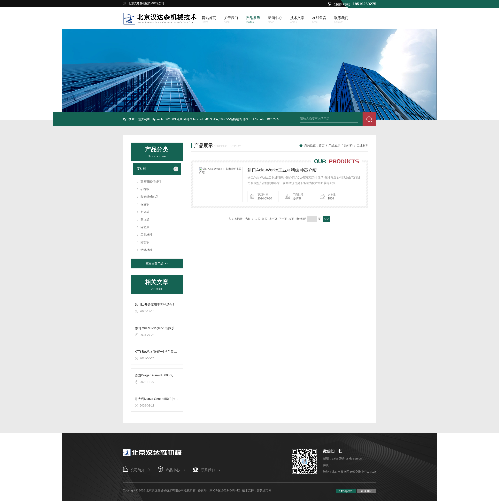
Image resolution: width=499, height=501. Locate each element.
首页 (322, 145)
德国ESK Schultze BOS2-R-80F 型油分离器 (271, 119)
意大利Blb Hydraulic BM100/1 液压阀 (162, 119)
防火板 (145, 219)
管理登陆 (366, 491)
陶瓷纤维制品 (149, 196)
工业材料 (146, 234)
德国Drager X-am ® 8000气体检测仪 (160, 375)
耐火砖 (145, 211)
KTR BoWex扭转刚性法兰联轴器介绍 (160, 351)
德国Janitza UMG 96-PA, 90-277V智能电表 (214, 119)
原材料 (141, 168)
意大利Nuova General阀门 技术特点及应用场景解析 (170, 398)
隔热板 (145, 242)
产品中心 (173, 470)
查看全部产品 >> (157, 263)
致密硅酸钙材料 (151, 181)
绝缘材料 (146, 249)
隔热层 (145, 227)
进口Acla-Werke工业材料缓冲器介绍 (282, 170)
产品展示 (334, 145)
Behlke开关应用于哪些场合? (154, 304)
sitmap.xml (346, 491)
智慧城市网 (264, 490)
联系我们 (208, 470)
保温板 (145, 204)
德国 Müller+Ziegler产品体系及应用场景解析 (165, 328)
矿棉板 (145, 189)
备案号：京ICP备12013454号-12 (219, 490)
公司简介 (138, 470)
